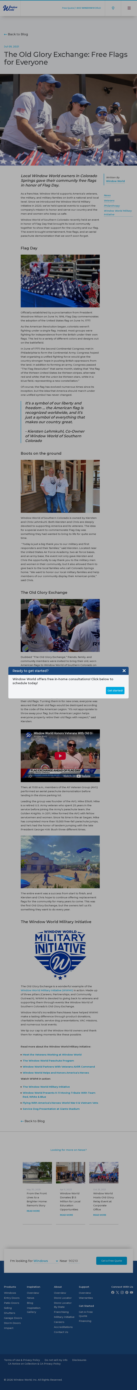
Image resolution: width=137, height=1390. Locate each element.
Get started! (115, 690)
